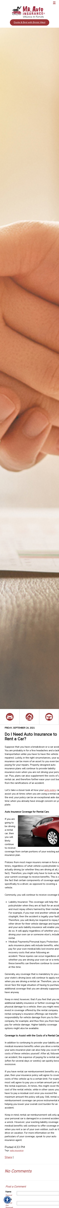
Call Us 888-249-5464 (19, 3)
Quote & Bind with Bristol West (29, 22)
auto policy (50, 790)
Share (8, 1157)
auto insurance (16, 1150)
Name (8, 1191)
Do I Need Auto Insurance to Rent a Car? (31, 736)
